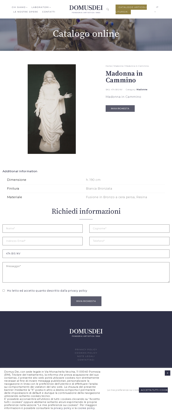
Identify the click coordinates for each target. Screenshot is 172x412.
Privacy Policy (86, 349)
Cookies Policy (86, 353)
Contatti (48, 11)
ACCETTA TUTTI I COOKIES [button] (154, 390)
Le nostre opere (25, 11)
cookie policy (86, 408)
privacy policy (77, 290)
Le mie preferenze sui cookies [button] (122, 390)
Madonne (118, 66)
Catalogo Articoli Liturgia (131, 9)
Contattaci (86, 359)
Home (109, 66)
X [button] (167, 373)
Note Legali (86, 356)
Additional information (20, 171)
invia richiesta (120, 108)
